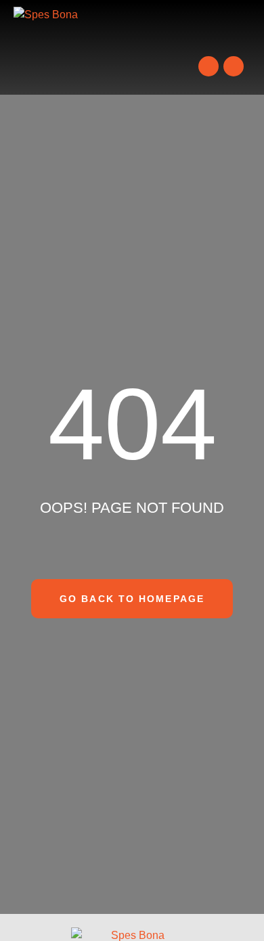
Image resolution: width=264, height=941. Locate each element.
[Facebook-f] (208, 66)
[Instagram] (233, 66)
